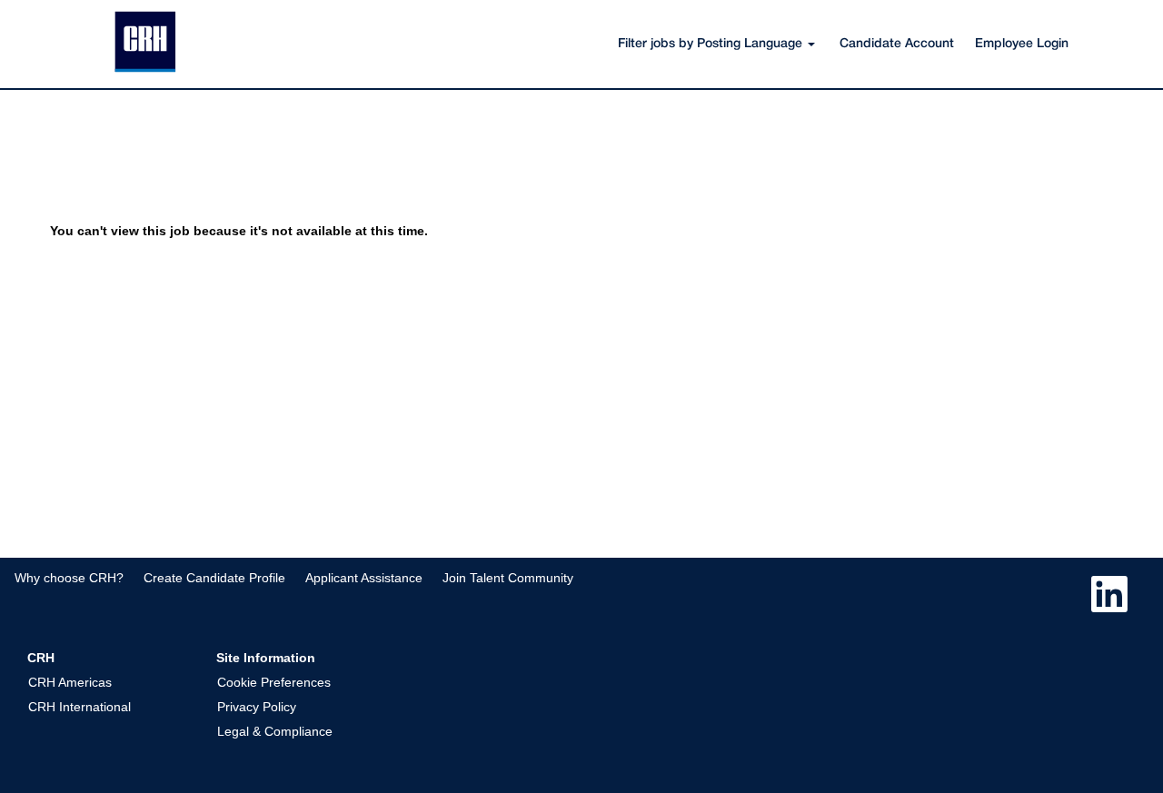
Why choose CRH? (69, 577)
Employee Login (1022, 44)
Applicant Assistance (363, 577)
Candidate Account (897, 44)
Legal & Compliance (275, 731)
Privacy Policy (256, 706)
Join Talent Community (507, 577)
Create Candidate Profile (214, 577)
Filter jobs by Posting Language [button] (712, 44)
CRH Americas (70, 682)
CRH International (79, 706)
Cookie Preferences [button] (274, 682)
